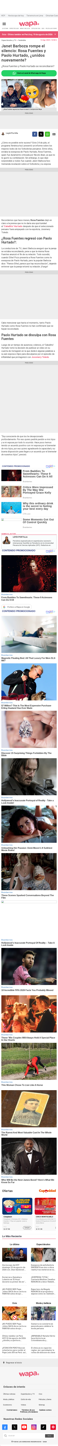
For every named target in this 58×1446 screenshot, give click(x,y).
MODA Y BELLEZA (25, 28)
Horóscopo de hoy (16, 16)
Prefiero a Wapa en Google (18, 607)
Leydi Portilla (12, 133)
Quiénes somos (45, 1410)
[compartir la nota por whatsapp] (47, 134)
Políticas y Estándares (29, 1412)
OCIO (43, 28)
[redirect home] (29, 26)
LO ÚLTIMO (5, 28)
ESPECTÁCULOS (14, 28)
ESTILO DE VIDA (35, 28)
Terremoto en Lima (34, 16)
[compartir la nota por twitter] (41, 134)
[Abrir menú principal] (4, 24)
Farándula (22, 40)
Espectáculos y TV (9, 40)
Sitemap (42, 1405)
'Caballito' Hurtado (13, 226)
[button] (55, 34)
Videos (23, 1405)
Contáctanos (12, 1410)
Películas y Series (45, 1399)
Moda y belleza (8, 1399)
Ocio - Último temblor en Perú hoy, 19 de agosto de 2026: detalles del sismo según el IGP (27, 34)
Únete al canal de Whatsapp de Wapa (31, 73)
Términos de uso (28, 1410)
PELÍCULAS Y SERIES (52, 28)
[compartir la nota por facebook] (34, 134)
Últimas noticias (9, 1394)
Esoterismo (7, 1405)
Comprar (27, 1227)
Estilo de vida (26, 1399)
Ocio (40, 1394)
